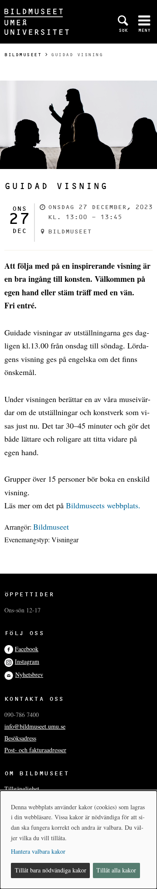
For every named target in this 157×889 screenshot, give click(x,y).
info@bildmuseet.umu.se (34, 726)
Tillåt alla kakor (116, 870)
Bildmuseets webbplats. (103, 505)
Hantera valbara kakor (38, 851)
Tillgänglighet (21, 788)
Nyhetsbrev (29, 674)
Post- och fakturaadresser (35, 750)
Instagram (27, 661)
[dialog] (78, 840)
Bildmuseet (22, 54)
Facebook (26, 649)
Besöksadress (20, 738)
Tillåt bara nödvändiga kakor (50, 870)
